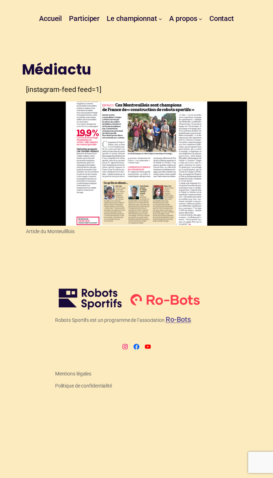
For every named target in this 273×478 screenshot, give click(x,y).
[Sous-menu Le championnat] (160, 19)
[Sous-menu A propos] (200, 19)
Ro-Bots (178, 319)
